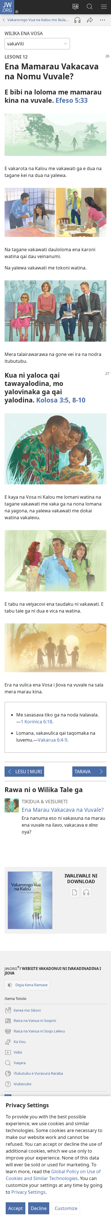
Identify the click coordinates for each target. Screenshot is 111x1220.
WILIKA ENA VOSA (24, 33)
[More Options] (102, 20)
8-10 (78, 399)
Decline (39, 1208)
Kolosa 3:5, (53, 399)
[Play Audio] (77, 20)
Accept (15, 1208)
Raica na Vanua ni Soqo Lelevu (35, 1031)
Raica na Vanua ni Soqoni (30, 1021)
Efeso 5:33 (72, 100)
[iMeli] (90, 20)
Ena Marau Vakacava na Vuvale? (63, 810)
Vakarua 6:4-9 (52, 740)
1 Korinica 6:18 (36, 721)
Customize (66, 1208)
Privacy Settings (28, 1192)
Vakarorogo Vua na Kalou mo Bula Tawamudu (38, 19)
